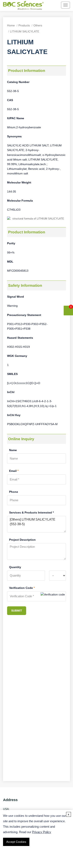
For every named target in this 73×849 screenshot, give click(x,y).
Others (37, 25)
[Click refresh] (53, 596)
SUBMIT (16, 610)
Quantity (15, 567)
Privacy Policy (41, 832)
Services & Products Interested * (31, 512)
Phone (13, 491)
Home (11, 25)
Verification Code (22, 587)
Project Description (22, 539)
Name (13, 450)
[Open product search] (50, 5)
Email (13, 470)
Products (24, 25)
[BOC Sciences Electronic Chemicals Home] (23, 6)
